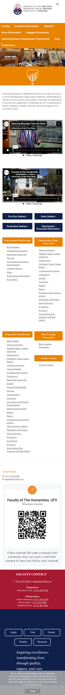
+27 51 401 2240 (12, 476)
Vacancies (42, 641)
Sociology (43, 310)
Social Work (12, 279)
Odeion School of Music (17, 426)
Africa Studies (13, 341)
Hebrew (42, 285)
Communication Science (17, 251)
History (42, 289)
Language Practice (15, 268)
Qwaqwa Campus (46, 365)
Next (63, 44)
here (21, 682)
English (42, 278)
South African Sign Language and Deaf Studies (47, 317)
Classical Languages (15, 365)
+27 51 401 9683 (39, 602)
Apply (13, 632)
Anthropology (45, 260)
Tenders (23, 641)
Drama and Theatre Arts (17, 254)
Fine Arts (10, 258)
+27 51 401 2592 (40, 590)
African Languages (47, 250)
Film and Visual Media (16, 387)
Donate (51, 632)
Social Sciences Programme (18, 276)
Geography (43, 282)
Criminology (44, 274)
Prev (3, 44)
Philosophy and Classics (49, 299)
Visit (32, 632)
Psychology (44, 307)
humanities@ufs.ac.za (14, 479)
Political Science (46, 303)
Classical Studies (14, 369)
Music (9, 272)
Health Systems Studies (17, 408)
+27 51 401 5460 (40, 605)
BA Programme (13, 247)
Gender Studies (13, 394)
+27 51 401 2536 (41, 599)
